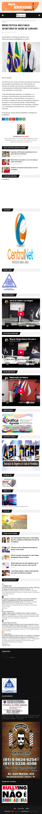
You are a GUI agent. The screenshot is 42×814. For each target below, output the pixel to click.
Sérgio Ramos (7, 32)
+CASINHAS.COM (6, 586)
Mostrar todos (6, 645)
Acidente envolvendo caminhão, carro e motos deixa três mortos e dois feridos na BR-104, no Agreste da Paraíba (20, 625)
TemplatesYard (17, 811)
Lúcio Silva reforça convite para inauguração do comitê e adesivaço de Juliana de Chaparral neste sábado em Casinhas (21, 588)
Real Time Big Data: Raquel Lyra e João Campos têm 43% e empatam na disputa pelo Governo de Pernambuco (25, 539)
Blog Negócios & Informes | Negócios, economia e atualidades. (19, 599)
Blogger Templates (33, 811)
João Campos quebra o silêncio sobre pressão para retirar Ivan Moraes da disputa (24, 572)
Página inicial (5, 20)
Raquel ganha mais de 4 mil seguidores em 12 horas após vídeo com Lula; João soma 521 (24, 564)
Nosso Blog (21, 808)
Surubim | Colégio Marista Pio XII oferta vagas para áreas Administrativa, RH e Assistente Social (17, 601)
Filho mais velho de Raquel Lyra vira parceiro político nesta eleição (24, 548)
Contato (27, 808)
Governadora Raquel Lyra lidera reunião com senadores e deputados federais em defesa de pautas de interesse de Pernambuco (21, 636)
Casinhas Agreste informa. (9, 623)
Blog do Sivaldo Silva (7, 611)
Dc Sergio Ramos (7, 634)
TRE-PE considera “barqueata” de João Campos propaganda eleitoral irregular (25, 556)
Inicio (14, 808)
